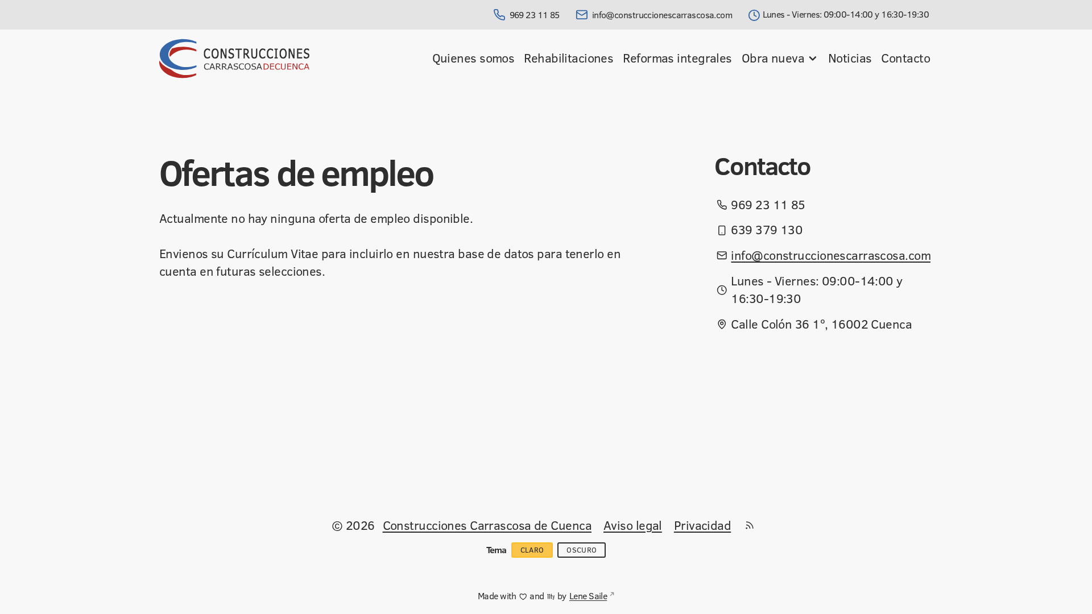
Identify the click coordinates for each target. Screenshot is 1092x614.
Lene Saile (588, 596)
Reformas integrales (677, 58)
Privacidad (702, 525)
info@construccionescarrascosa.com (662, 15)
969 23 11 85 (535, 15)
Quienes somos (473, 58)
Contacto (905, 58)
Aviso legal (632, 525)
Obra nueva (773, 58)
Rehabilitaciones (568, 58)
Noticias (850, 58)
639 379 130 (767, 229)
